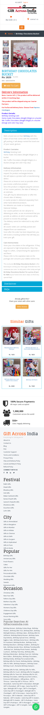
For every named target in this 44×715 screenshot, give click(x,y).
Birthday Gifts (8, 556)
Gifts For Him (8, 570)
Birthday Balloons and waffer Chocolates (12, 380)
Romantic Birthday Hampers (24, 666)
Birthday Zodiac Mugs (23, 628)
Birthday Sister (32, 664)
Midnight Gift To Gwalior (12, 700)
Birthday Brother (19, 642)
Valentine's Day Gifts (11, 605)
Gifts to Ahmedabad (10, 522)
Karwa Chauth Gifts (10, 499)
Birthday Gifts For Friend (12, 661)
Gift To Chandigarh (29, 688)
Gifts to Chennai (9, 533)
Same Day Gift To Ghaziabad (22, 684)
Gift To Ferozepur (19, 693)
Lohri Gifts (7, 511)
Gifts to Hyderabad (10, 542)
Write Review (22, 307)
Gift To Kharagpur (25, 703)
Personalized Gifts (10, 573)
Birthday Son (8, 649)
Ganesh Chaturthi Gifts (11, 502)
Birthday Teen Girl (25, 654)
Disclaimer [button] (10, 284)
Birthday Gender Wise (15, 647)
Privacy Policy (8, 458)
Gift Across (21, 434)
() (11, 20)
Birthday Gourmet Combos (28, 677)
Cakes (6, 565)
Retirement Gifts (9, 585)
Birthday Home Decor (21, 640)
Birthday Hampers (20, 664)
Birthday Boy (17, 657)
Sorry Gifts (7, 619)
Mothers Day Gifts (10, 602)
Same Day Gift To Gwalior (30, 698)
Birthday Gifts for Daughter (30, 672)
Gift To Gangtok (22, 705)
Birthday (26, 136)
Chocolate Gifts (9, 576)
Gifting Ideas (25, 679)
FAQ (5, 449)
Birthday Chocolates (30, 657)
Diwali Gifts (7, 487)
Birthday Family (9, 659)
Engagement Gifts (10, 613)
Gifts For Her (8, 568)
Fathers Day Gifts (9, 599)
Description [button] (10, 130)
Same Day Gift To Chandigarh (14, 691)
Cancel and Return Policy (12, 464)
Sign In (25, 2)
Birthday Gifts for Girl (30, 674)
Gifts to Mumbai (9, 527)
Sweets (6, 582)
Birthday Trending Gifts (32, 647)
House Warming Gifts (11, 616)
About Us (7, 440)
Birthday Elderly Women (19, 635)
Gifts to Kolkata (9, 530)
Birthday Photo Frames (22, 649)
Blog (5, 446)
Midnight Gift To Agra (15, 688)
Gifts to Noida (8, 548)
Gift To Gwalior (15, 698)
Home (10, 34)
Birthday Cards (31, 642)
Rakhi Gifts (7, 484)
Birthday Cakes (22, 633)
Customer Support (10, 452)
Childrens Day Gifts (10, 611)
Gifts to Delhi (8, 536)
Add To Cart (12, 85)
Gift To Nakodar (17, 696)
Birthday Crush (9, 666)
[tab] (22, 130)
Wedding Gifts (8, 579)
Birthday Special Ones (21, 638)
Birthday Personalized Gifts (24, 659)
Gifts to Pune (8, 545)
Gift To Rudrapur (27, 700)
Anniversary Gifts (9, 559)
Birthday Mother (27, 661)
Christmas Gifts (9, 593)
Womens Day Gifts (10, 608)
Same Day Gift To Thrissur (19, 681)
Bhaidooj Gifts (8, 490)
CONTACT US (34, 19)
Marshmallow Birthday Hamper (11, 348)
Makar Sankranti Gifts (11, 496)
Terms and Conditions (11, 455)
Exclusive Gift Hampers (11, 679)
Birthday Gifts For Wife (27, 670)
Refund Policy (8, 467)
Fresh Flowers (8, 562)
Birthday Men (28, 631)
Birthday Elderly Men (11, 654)
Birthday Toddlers (24, 645)
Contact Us (7, 443)
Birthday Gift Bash (31, 380)
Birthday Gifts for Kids (11, 670)
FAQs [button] (6, 289)
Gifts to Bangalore (10, 524)
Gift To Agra (21, 686)
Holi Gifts (7, 493)
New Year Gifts (9, 596)
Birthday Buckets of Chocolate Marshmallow (32, 348)
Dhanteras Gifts (9, 505)
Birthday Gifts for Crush (12, 672)
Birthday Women (9, 628)
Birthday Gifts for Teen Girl (13, 674)
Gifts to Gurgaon (9, 539)
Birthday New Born (10, 645)
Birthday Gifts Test (16, 631)
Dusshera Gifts (9, 508)
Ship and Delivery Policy (12, 461)
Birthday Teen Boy (17, 652)
